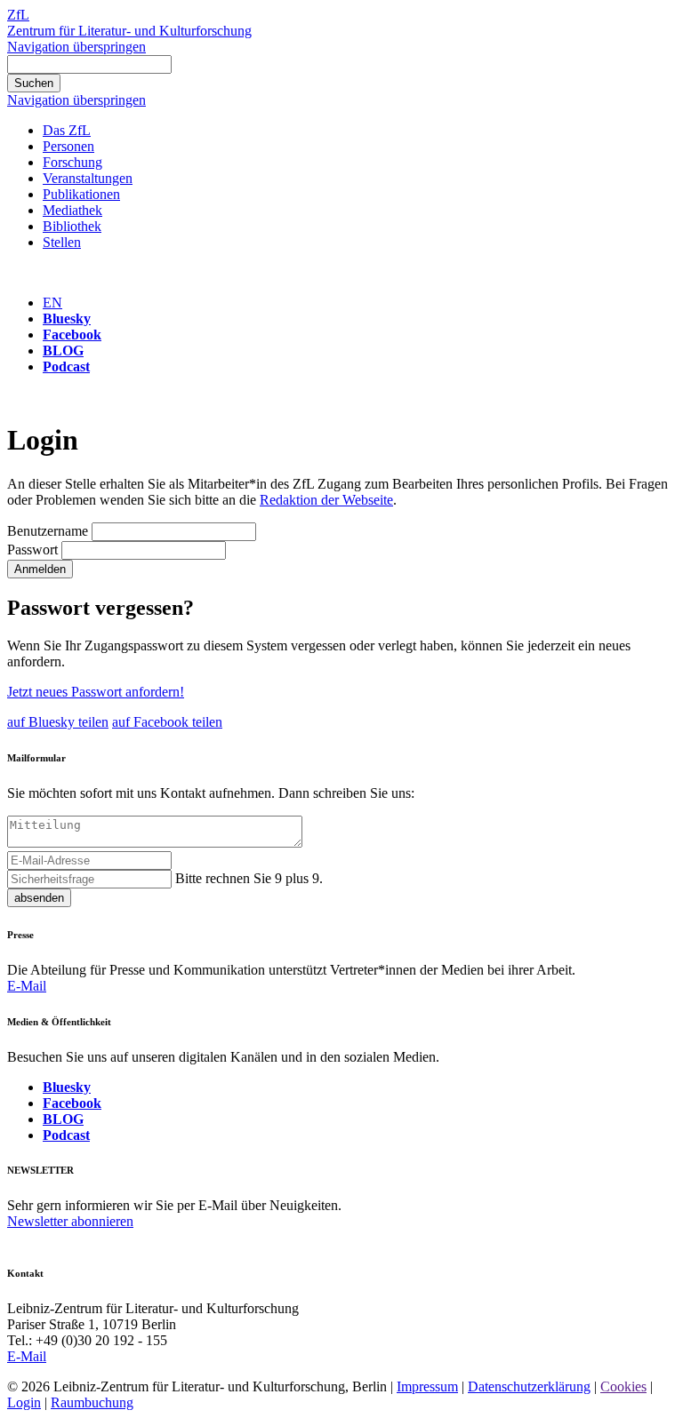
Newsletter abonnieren (70, 1221)
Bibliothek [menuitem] (72, 226)
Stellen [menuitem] (62, 242)
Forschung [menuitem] (72, 162)
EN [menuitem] (52, 302)
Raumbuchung (92, 1402)
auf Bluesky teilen (57, 721)
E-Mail (26, 985)
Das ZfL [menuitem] (67, 130)
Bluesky (67, 318)
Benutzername (47, 530)
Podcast (66, 366)
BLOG (63, 350)
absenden (39, 897)
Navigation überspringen (76, 46)
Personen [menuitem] (68, 146)
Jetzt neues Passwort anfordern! (95, 691)
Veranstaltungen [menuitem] (88, 178)
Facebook (72, 334)
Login (24, 1402)
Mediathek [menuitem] (72, 210)
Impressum (427, 1386)
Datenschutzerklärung (529, 1386)
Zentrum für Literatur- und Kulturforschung (129, 30)
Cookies (623, 1386)
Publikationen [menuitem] (81, 194)
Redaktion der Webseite (326, 499)
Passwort (32, 549)
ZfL (18, 14)
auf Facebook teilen (167, 721)
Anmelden (40, 569)
